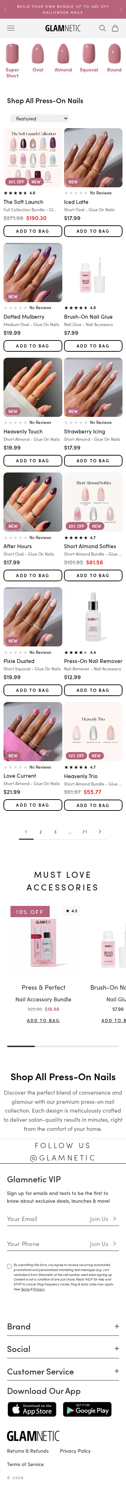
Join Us (99, 1218)
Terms (25, 1289)
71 (85, 831)
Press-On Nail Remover (93, 660)
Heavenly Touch (23, 430)
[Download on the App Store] (32, 1409)
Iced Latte (76, 201)
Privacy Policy (75, 1450)
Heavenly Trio (81, 775)
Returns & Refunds (28, 1450)
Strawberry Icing (84, 430)
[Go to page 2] (99, 831)
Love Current (20, 775)
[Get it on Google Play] (87, 1409)
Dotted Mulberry (24, 316)
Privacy (39, 1289)
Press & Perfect (43, 987)
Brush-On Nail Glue (88, 316)
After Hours (18, 545)
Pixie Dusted (19, 660)
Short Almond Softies (90, 545)
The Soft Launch (23, 201)
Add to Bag (32, 231)
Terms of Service (25, 1463)
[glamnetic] (63, 1436)
